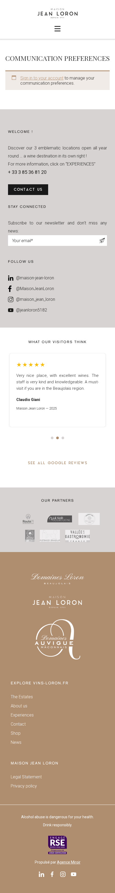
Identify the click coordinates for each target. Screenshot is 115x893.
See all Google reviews (57, 463)
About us (19, 705)
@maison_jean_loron (35, 299)
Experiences (22, 715)
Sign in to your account (41, 78)
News (16, 742)
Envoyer (102, 240)
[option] (57, 390)
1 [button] (52, 438)
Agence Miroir (68, 862)
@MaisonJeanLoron (35, 288)
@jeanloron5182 (31, 310)
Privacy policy (24, 786)
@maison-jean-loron (35, 277)
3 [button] (63, 438)
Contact (18, 724)
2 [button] (57, 438)
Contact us (28, 190)
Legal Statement (26, 776)
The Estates (22, 696)
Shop (16, 733)
